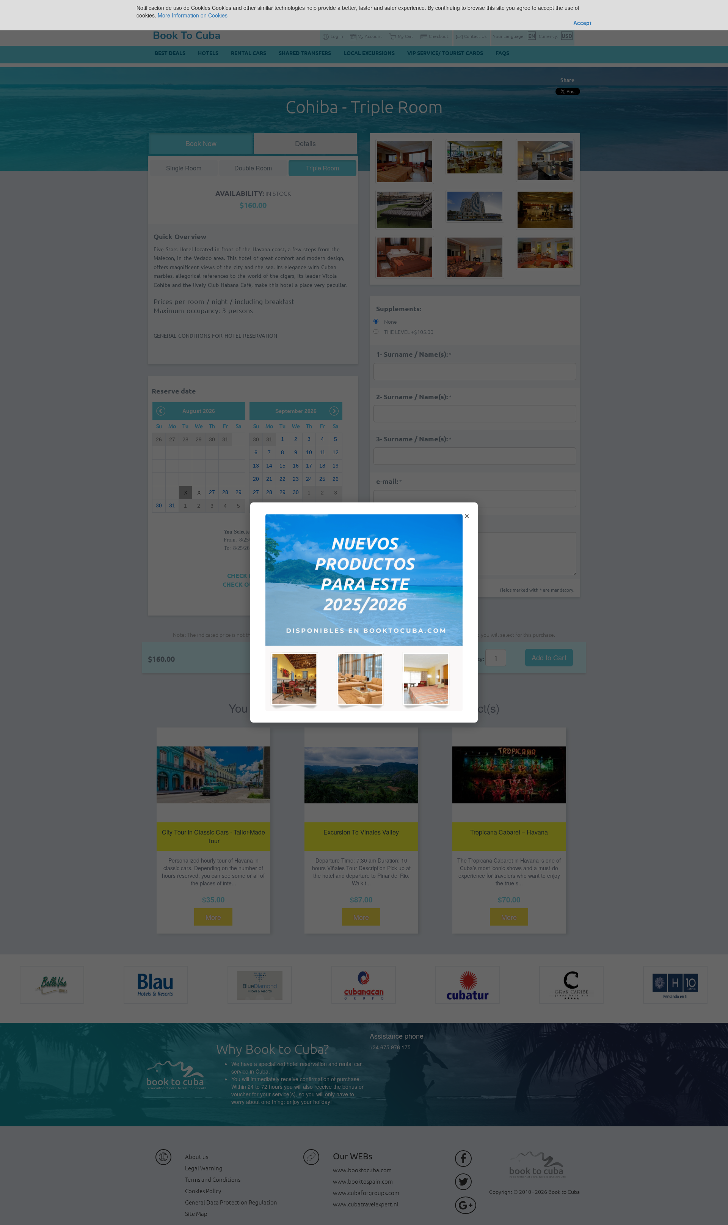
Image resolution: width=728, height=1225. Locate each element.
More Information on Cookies (193, 15)
